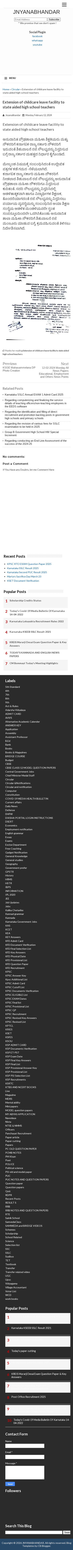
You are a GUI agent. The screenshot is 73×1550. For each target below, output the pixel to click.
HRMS (8, 879)
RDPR (8, 1194)
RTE (7, 1214)
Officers (10, 1129)
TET (7, 1260)
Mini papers (11, 1106)
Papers (9, 1144)
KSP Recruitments (15, 1079)
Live (7, 1090)
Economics (11, 825)
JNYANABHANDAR (36, 12)
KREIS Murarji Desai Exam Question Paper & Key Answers (38, 644)
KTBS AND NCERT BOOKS (20, 1087)
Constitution (12, 794)
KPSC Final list (13, 1002)
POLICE (9, 1164)
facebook (37, 36)
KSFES (9, 1037)
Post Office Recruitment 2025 (28, 1396)
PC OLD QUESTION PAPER (20, 1148)
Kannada (10, 917)
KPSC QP (10, 1010)
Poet (8, 1160)
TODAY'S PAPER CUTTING (27, 1339)
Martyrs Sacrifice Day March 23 (24, 576)
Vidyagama (11, 1283)
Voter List (10, 1291)
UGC (8, 1275)
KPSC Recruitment (15, 1013)
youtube (37, 44)
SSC (7, 1248)
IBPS (8, 887)
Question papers (14, 1187)
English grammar (14, 833)
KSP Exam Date (14, 1056)
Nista (8, 1121)
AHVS (8, 717)
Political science (14, 1167)
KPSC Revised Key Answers (21, 1017)
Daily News (11, 806)
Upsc (8, 1279)
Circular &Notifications (17, 783)
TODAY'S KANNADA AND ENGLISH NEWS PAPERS (34, 654)
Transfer (10, 1268)
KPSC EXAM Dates (16, 998)
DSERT (9, 821)
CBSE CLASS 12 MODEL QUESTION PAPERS (30, 767)
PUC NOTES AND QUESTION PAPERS (27, 1179)
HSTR (8, 883)
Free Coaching (13, 848)
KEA (7, 933)
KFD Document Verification (20, 944)
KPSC (8, 971)
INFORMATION (14, 890)
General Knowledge (16, 856)
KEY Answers (13, 937)
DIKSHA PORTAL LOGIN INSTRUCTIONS (29, 817)
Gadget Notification (16, 852)
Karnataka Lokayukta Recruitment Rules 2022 (37, 621)
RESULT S (10, 1202)
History (9, 875)
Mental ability (12, 1102)
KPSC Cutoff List (14, 987)
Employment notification (18, 829)
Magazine (10, 1094)
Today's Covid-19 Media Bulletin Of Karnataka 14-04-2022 (37, 612)
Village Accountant (16, 1287)
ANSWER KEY (13, 725)
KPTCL (9, 1025)
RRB (7, 1206)
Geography (11, 863)
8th (7, 698)
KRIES (8, 1029)
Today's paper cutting (23, 1350)
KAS (7, 925)
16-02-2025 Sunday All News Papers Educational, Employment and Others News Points (39, 1410)
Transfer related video (17, 1271)
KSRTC (9, 1083)
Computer (11, 790)
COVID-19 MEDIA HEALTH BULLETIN (26, 798)
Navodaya (10, 1118)
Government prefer (16, 867)
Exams (8, 840)
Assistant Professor (16, 736)
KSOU (8, 1041)
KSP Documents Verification (21, 1048)
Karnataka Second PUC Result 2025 (27, 572)
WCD (8, 1294)
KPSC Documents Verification (22, 990)
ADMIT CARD (13, 713)
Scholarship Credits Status (25, 600)
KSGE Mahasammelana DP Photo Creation (19, 369)
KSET (8, 1033)
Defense (10, 810)
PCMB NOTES (13, 1152)
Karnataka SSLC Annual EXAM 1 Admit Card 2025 (34, 394)
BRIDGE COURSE (15, 756)
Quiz (7, 1191)
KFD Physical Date (15, 956)
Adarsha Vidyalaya (15, 709)
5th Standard (12, 686)
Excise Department (16, 844)
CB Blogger (44, 1545)
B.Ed (7, 740)
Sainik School (12, 1217)
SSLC (8, 1252)
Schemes (10, 1229)
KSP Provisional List (16, 1071)
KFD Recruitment (15, 967)
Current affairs (13, 802)
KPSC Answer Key (15, 975)
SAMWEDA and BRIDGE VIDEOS (23, 1225)
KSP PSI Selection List (17, 1075)
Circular (15, 89)
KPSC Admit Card (15, 983)
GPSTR (9, 871)
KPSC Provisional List (17, 1006)
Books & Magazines (16, 752)
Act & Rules (11, 706)
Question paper (14, 1183)
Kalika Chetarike (14, 910)
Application (11, 729)
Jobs (7, 906)
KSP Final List (12, 1064)
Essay (8, 837)
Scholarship (11, 1233)
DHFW (9, 813)
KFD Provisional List (16, 960)
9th (7, 702)
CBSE (8, 763)
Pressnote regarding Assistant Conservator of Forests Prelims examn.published (38, 1387)
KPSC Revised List (15, 1021)
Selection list (12, 1244)
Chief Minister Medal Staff (19, 775)
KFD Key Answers (15, 952)
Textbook (10, 1264)
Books (8, 748)
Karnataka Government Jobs (21, 921)
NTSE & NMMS (13, 1125)
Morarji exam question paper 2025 (30, 1362)
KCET (8, 929)
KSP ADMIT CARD (15, 1044)
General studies (14, 860)
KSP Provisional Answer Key (21, 1067)
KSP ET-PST (12, 1052)
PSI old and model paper (18, 1171)
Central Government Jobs (19, 771)
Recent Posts (13, 1198)
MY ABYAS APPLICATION (20, 1114)
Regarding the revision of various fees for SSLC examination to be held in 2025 (32, 425)
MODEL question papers (19, 1110)
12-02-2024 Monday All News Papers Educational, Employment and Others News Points (54, 372)
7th (7, 694)
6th (7, 690)
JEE (7, 898)
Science (9, 1241)
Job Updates (12, 902)
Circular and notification (18, 786)
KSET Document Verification (23, 580)
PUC (7, 1175)
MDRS (8, 1098)
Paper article (12, 1137)
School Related (13, 1237)
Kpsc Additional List (16, 979)
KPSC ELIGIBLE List (16, 994)
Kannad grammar (14, 913)
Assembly (10, 733)
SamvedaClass (13, 1221)
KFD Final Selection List (18, 948)
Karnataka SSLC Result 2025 (23, 568)
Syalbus (9, 1256)
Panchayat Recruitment (18, 1133)
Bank (8, 744)
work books (11, 1298)
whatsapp (37, 40)
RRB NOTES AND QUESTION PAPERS (26, 1210)
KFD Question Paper (16, 964)
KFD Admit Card (14, 940)
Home (6, 89)
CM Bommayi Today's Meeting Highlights (34, 663)
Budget (9, 760)
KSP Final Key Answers (18, 1060)
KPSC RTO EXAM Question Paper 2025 (29, 563)
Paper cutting (13, 1140)
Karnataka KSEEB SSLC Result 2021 (30, 631)
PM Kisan (10, 1156)
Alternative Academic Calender (22, 721)
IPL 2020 (10, 894)
